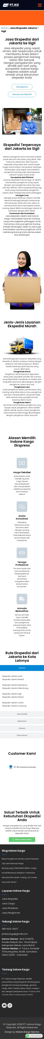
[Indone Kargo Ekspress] (11, 4)
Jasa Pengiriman (11, 912)
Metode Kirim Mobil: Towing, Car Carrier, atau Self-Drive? (19, 879)
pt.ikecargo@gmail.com (15, 933)
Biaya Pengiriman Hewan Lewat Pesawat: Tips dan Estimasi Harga (20, 861)
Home (4, 28)
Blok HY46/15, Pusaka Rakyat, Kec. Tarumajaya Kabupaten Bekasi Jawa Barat (19, 942)
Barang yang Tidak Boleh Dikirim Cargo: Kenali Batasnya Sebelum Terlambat (19, 870)
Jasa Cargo (8, 903)
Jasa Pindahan (10, 908)
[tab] (22, 668)
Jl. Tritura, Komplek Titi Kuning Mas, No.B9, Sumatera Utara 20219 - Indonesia (20, 951)
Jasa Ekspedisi (10, 898)
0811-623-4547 (10, 928)
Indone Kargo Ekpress (27, 1031)
